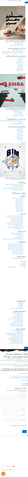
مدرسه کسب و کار (21, 73)
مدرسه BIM (23, 142)
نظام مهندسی (22, 264)
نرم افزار (23, 194)
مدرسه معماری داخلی (21, 5)
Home (27, 360)
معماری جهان (22, 265)
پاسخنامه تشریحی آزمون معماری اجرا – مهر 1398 (18, 377)
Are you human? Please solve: (21, 425)
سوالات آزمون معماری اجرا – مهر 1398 (20, 376)
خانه (24, 3)
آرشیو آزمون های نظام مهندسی (19, 360)
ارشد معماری (22, 261)
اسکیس (23, 262)
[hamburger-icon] (26, 2)
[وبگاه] (14, 420)
